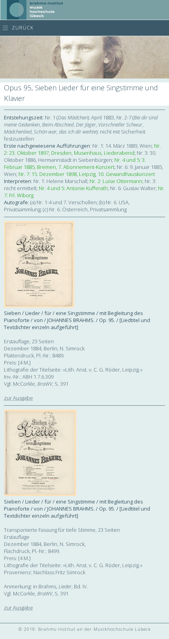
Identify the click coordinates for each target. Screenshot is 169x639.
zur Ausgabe (18, 397)
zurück (22, 27)
